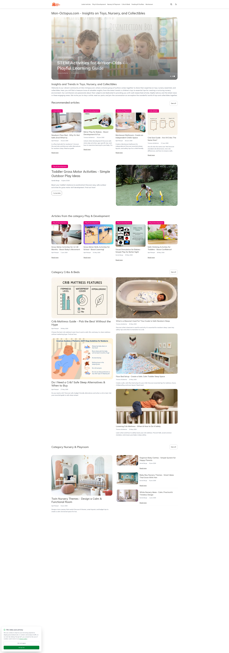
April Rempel (55, 140)
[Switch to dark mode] (176, 4)
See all (173, 103)
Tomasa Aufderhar (62, 73)
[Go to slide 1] (170, 76)
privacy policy (23, 639)
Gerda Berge (119, 255)
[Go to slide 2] (172, 76)
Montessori (149, 4)
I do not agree (21, 643)
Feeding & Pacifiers (137, 4)
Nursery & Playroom (113, 4)
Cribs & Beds (126, 4)
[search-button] (171, 4)
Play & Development (99, 4)
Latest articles (86, 4)
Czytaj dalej (56, 193)
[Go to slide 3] (174, 76)
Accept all (21, 647)
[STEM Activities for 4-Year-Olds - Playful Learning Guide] (114, 48)
